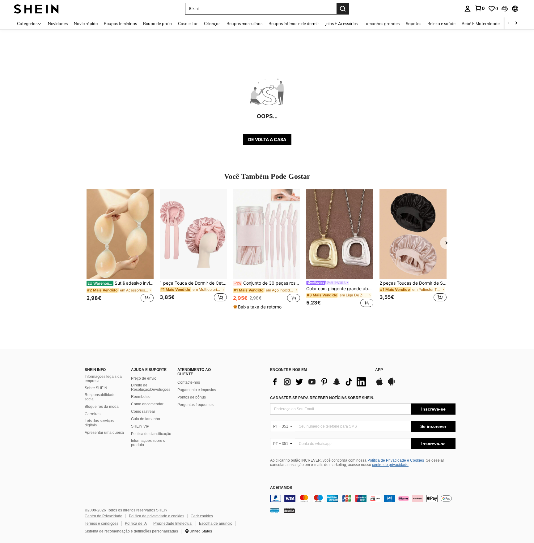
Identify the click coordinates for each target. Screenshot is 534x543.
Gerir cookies (202, 516)
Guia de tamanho (145, 419)
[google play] (391, 384)
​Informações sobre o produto (148, 442)
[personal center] (467, 8)
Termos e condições (101, 523)
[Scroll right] (516, 23)
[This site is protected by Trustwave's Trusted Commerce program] (274, 510)
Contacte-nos (188, 382)
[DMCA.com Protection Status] (289, 510)
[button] (504, 8)
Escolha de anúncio (215, 523)
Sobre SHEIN (96, 388)
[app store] (379, 384)
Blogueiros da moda (102, 406)
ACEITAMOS (281, 488)
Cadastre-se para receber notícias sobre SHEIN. (322, 398)
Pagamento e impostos (196, 390)
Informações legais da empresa (103, 378)
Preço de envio (143, 378)
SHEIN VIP (140, 426)
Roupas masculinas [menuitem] (244, 23)
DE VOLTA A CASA (267, 139)
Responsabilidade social (100, 397)
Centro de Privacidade (103, 516)
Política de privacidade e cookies (156, 516)
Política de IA (136, 523)
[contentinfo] (363, 498)
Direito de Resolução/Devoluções (150, 387)
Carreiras (92, 414)
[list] (319, 381)
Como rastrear (143, 411)
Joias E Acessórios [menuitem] (341, 23)
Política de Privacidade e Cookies (395, 460)
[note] (258, 307)
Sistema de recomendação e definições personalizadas (131, 531)
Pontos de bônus (191, 397)
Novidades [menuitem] (58, 23)
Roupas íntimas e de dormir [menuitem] (294, 23)
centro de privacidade (390, 465)
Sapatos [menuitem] (413, 23)
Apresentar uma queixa (104, 432)
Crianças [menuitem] (212, 23)
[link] (479, 8)
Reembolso (140, 396)
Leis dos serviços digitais (99, 423)
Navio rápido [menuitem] (86, 23)
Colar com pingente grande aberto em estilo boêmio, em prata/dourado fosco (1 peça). (339, 288)
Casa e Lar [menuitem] (188, 23)
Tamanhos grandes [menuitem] (382, 23)
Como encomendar (147, 404)
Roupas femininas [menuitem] (120, 23)
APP (379, 370)
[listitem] (120, 249)
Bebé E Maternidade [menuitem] (481, 23)
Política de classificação (151, 434)
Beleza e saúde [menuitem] (441, 23)
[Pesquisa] (343, 9)
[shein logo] (36, 8)
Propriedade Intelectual (173, 523)
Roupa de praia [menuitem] (157, 23)
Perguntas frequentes (195, 405)
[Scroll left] (508, 23)
